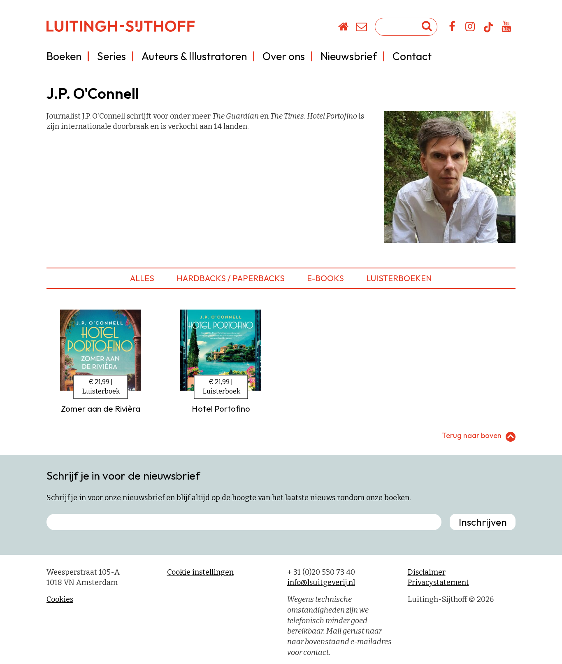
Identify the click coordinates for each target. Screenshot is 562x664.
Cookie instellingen (200, 572)
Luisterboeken (399, 278)
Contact (412, 56)
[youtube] (506, 28)
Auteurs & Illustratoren (194, 56)
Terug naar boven (472, 435)
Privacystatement (438, 582)
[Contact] (362, 28)
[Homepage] (344, 28)
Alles (142, 278)
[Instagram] (470, 28)
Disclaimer (427, 572)
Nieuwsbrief (348, 56)
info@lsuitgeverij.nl (321, 582)
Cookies (59, 599)
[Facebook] (452, 28)
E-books (325, 278)
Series (111, 56)
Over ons (283, 56)
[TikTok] (488, 30)
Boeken (63, 56)
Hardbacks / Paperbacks (230, 278)
